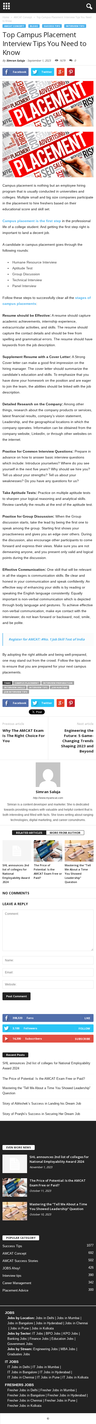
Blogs (34, 26)
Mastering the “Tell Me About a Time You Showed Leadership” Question (78, 873)
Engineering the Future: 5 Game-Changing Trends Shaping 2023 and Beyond (77, 740)
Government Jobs (20, 1344)
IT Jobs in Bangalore (22, 1372)
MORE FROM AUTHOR (65, 833)
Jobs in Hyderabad (49, 1323)
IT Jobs (37, 1333)
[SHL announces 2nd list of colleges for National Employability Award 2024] (16, 851)
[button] (88, 6)
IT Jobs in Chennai (20, 1377)
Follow (84, 1028)
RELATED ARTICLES (29, 833)
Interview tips (75, 26)
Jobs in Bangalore (20, 1323)
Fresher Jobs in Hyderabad (67, 1395)
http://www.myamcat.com (48, 797)
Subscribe (82, 1039)
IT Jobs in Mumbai (45, 1367)
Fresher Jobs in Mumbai (57, 1390)
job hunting (59, 687)
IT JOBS (11, 1362)
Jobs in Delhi (45, 1318)
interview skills (14, 687)
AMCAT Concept (14, 26)
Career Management (16, 1283)
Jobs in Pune (19, 1328)
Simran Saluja (15, 60)
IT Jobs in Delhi (18, 1367)
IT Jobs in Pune (48, 1377)
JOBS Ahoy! (11, 1268)
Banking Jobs (17, 1339)
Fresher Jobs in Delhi (22, 1390)
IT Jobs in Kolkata (75, 1377)
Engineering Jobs (45, 1349)
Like (87, 1018)
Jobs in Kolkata (43, 1328)
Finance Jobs (39, 1339)
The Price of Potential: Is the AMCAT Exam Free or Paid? (43, 1078)
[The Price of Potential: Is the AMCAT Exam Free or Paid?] (48, 851)
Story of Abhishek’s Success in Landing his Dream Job (41, 1103)
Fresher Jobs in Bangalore (26, 1395)
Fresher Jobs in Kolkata (24, 1406)
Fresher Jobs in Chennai (24, 1400)
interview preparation (57, 683)
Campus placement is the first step (31, 221)
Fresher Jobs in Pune (60, 1400)
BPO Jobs (53, 1333)
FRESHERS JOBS (19, 1385)
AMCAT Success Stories (20, 1261)
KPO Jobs (70, 1333)
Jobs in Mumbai (68, 1318)
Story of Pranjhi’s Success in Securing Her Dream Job (41, 1114)
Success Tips (52, 26)
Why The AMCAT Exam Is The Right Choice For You (23, 735)
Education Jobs (62, 1339)
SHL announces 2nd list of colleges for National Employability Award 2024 (46, 1065)
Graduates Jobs (18, 1354)
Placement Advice (15, 1290)
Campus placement (27, 683)
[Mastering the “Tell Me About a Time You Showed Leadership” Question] (79, 851)
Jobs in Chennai (76, 1323)
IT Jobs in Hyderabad (55, 1372)
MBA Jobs (68, 1349)
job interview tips (15, 691)
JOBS (9, 1313)
